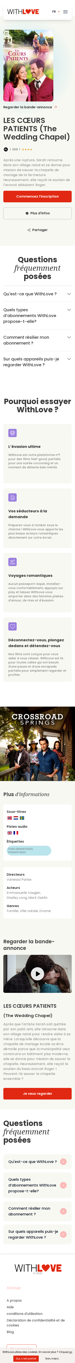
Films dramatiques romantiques (20, 850)
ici (70, 1352)
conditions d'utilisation (24, 1313)
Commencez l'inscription (37, 196)
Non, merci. (52, 1358)
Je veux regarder (37, 1093)
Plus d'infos (40, 213)
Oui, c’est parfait (26, 1358)
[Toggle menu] (65, 11)
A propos (14, 1300)
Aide (10, 1307)
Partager (40, 230)
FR (54, 12)
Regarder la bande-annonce (27, 107)
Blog (10, 1332)
